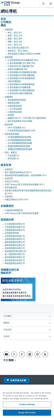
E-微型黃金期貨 (15, 112)
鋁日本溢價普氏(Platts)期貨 (20, 121)
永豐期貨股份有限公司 (15, 236)
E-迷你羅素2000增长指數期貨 (21, 75)
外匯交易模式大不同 (14, 200)
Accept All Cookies (27, 413)
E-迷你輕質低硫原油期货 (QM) (21, 131)
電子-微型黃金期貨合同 (15, 172)
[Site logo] (10, 3)
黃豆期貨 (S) (13, 159)
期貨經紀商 (7, 219)
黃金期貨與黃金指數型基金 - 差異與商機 (23, 175)
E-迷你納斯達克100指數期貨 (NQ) (23, 60)
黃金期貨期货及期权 (17, 100)
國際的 (6, 323)
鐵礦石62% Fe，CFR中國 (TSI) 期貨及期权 (27, 118)
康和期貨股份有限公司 (15, 245)
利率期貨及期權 (12, 134)
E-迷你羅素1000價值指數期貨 (21, 84)
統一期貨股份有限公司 (15, 254)
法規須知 (7, 330)
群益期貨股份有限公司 (15, 260)
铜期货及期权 (14, 103)
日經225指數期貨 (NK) (18, 69)
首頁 (3, 19)
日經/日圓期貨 (14, 81)
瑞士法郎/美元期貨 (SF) (18, 48)
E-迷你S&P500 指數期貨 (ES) (21, 66)
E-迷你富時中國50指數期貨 (20, 94)
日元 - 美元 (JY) (15, 45)
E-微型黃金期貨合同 (14, 210)
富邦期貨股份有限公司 (15, 257)
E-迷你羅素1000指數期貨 (19, 87)
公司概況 (6, 22)
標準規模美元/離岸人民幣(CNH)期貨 (24, 54)
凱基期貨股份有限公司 (15, 248)
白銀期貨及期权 (15, 106)
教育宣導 (6, 165)
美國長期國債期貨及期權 (19, 146)
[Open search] (43, 3)
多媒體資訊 (7, 206)
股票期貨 (9, 57)
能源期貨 (9, 125)
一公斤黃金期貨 (15, 109)
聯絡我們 (6, 273)
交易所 (6, 336)
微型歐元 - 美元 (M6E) (18, 51)
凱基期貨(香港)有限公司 (15, 251)
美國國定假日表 (10, 270)
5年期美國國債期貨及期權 (19, 140)
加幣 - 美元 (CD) (15, 36)
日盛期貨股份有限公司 (15, 230)
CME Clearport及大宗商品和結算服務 (22, 185)
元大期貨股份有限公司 (15, 224)
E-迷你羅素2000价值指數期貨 (21, 78)
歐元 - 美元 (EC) (15, 33)
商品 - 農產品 (11, 153)
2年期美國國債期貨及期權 (19, 137)
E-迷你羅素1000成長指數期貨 (21, 90)
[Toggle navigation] (50, 3)
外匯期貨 (9, 30)
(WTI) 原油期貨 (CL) (17, 128)
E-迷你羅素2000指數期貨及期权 (22, 72)
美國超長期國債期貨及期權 (20, 149)
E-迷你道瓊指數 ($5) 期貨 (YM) (21, 63)
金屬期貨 (9, 97)
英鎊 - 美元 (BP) (15, 39)
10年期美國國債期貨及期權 (20, 143)
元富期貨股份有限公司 (15, 227)
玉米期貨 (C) (13, 156)
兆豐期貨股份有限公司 (15, 239)
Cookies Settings (27, 404)
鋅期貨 (11, 115)
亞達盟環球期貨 (12, 233)
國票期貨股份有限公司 (15, 242)
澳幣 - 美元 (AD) (15, 42)
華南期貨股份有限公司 (15, 263)
